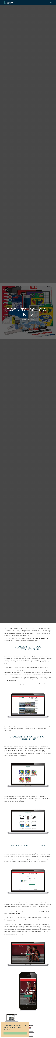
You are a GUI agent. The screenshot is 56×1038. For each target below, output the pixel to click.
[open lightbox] (28, 954)
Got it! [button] (15, 1033)
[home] (8, 2)
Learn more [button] (7, 1029)
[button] (50, 2)
